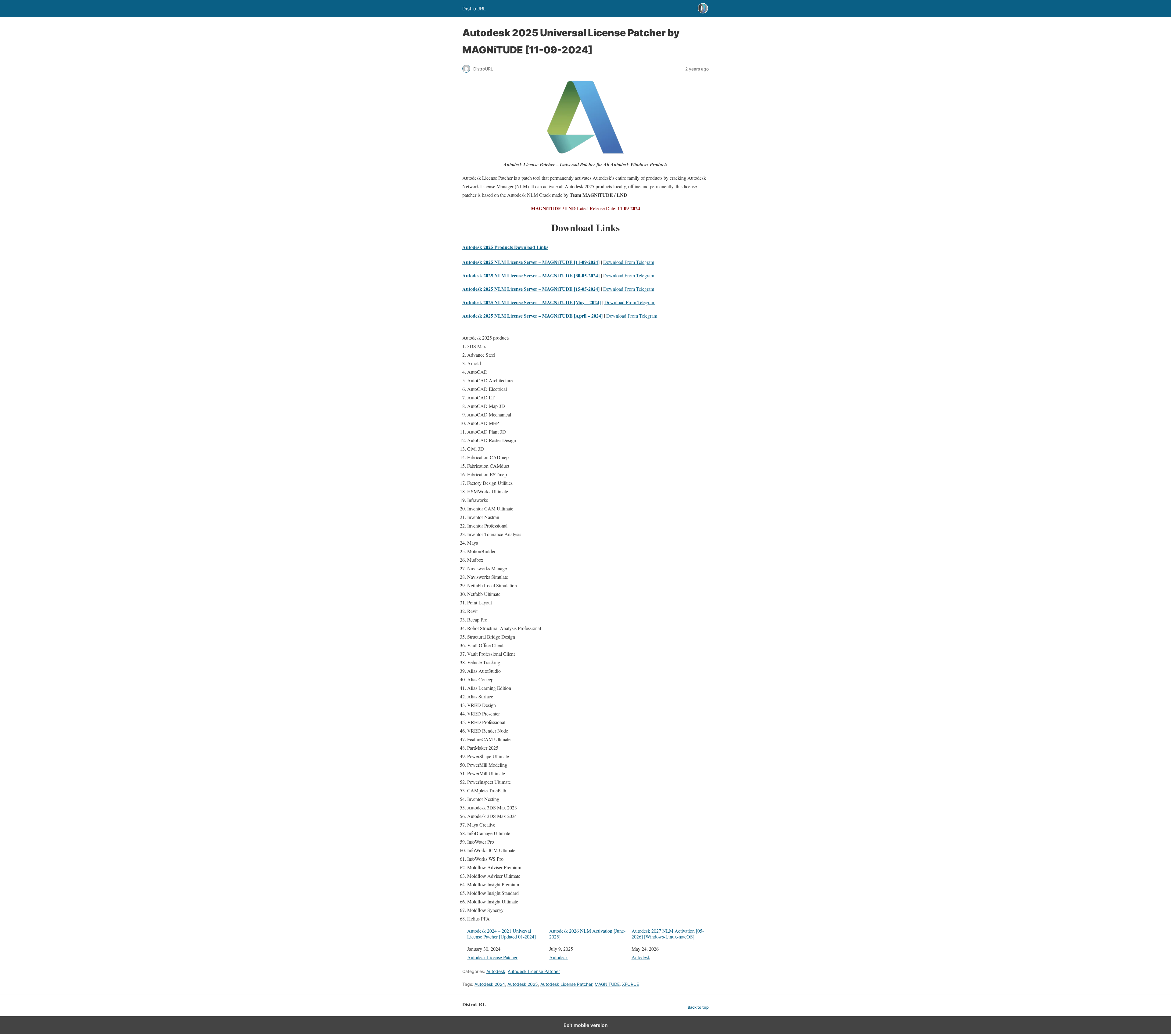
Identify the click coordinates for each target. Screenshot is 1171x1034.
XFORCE (630, 984)
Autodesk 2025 (522, 984)
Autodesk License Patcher (492, 957)
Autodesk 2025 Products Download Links (505, 246)
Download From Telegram (628, 262)
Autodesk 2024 (489, 984)
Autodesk (558, 957)
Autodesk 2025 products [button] (486, 337)
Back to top (698, 1007)
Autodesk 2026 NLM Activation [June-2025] (587, 933)
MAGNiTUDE (607, 984)
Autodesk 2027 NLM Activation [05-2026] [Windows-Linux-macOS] (668, 933)
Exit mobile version (586, 1025)
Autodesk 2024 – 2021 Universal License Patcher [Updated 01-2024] (501, 933)
